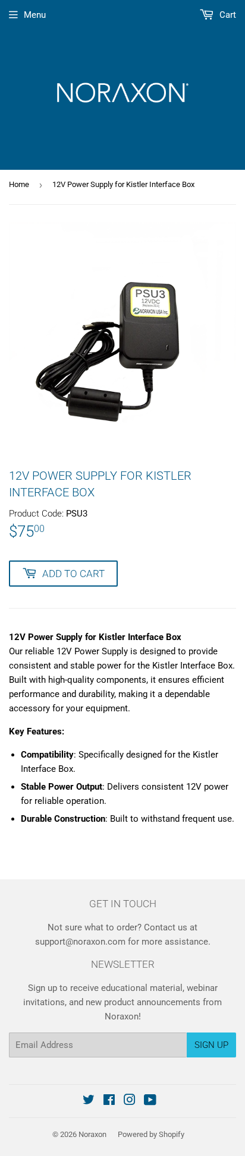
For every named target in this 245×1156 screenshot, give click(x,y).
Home (19, 184)
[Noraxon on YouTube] (150, 1101)
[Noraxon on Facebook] (109, 1101)
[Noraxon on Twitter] (89, 1101)
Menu (35, 14)
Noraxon (92, 1134)
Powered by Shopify (151, 1134)
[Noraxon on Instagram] (130, 1101)
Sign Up (211, 1045)
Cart (226, 14)
